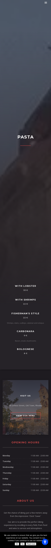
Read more (31, 544)
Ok (17, 544)
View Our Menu (25, 416)
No (22, 544)
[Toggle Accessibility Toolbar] (45, 541)
